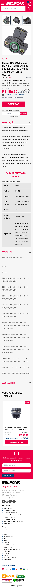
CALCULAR (23, 113)
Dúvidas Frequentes (9, 517)
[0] (29, 4)
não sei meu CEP (15, 116)
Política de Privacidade (10, 513)
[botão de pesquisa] (28, 8)
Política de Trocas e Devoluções (13, 515)
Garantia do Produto (9, 519)
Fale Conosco (8, 523)
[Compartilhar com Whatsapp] (7, 58)
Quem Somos (8, 508)
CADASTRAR (8, 475)
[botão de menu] (2, 3)
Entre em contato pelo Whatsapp (13, 521)
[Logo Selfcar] (15, 3)
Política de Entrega (9, 510)
